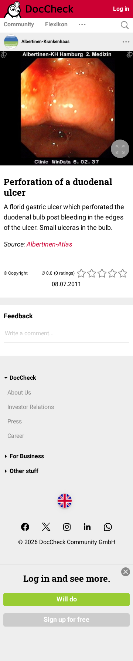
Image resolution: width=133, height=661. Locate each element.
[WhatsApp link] (108, 527)
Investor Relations (30, 406)
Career (15, 435)
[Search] (123, 25)
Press (14, 421)
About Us (19, 392)
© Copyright (16, 273)
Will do (67, 599)
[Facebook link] (25, 527)
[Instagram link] (67, 527)
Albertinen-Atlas (49, 244)
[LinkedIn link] (87, 527)
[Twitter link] (46, 527)
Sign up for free (66, 619)
